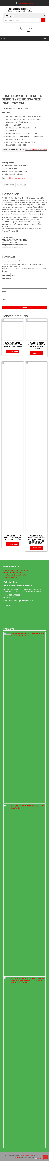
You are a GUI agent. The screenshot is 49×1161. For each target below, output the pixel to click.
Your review (7, 278)
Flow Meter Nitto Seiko (17, 178)
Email (4, 299)
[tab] (8, 185)
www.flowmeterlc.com (11, 577)
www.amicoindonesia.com (12, 572)
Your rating (6, 275)
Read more (13, 351)
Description (8, 185)
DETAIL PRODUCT (22, 322)
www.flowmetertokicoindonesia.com (16, 575)
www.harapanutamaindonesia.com (15, 570)
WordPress (27, 1155)
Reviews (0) (21, 185)
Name (4, 291)
